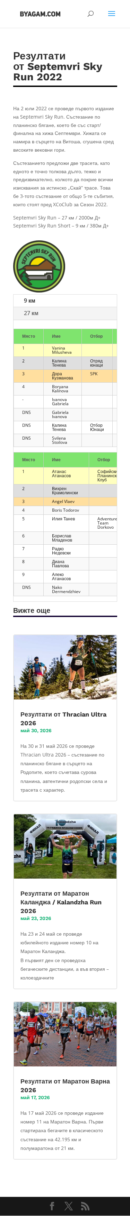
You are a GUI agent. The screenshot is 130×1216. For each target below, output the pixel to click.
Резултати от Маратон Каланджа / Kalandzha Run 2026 (61, 902)
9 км (29, 300)
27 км (31, 313)
